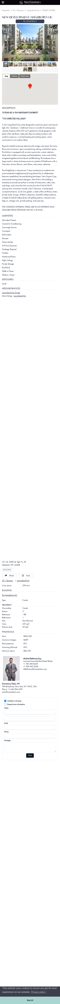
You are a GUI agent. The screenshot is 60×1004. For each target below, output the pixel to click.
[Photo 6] (30, 64)
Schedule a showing (14, 701)
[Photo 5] (25, 64)
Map (6, 76)
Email (6, 723)
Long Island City (33, 10)
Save (28, 575)
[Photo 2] (11, 64)
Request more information (16, 704)
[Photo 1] (6, 64)
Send (30, 755)
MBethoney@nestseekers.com (35, 669)
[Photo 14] (35, 69)
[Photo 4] (20, 64)
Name (6, 708)
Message (7, 740)
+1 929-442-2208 (30, 666)
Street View (25, 76)
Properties (6, 10)
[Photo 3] (16, 64)
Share (11, 575)
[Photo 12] (25, 69)
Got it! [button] (30, 1000)
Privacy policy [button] (38, 992)
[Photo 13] (30, 69)
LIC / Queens (18, 10)
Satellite (14, 76)
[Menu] (3, 2)
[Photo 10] (49, 64)
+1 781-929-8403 (30, 664)
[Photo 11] (54, 64)
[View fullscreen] (55, 27)
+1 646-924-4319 (15, 689)
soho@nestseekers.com (11, 692)
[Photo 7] (35, 64)
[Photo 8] (40, 64)
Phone (6, 732)
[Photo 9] (45, 64)
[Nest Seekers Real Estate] (30, 2)
